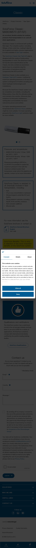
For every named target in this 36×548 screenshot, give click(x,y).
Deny (18, 294)
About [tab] (30, 257)
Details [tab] (18, 257)
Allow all (18, 288)
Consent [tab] (6, 257)
